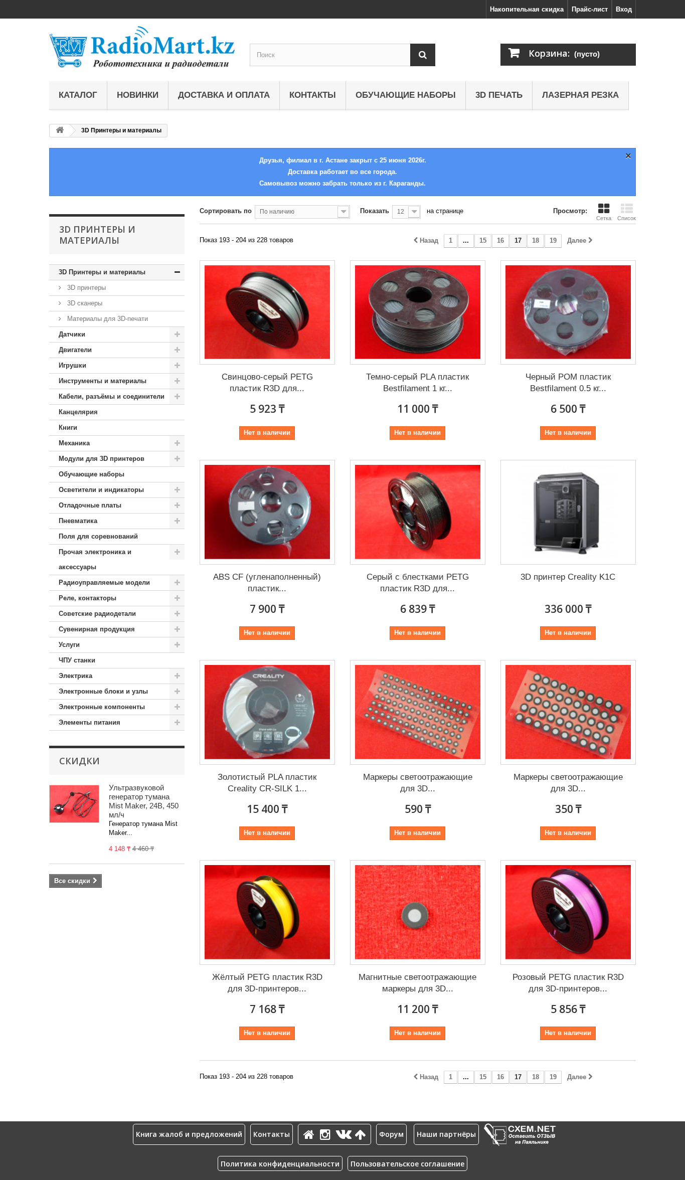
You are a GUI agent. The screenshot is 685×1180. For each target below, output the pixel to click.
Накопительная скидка (527, 9)
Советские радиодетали (97, 613)
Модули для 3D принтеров (101, 458)
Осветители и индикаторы (101, 489)
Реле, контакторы (87, 598)
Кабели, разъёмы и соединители (111, 396)
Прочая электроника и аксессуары (95, 559)
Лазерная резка (580, 95)
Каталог (78, 95)
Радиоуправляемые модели (104, 582)
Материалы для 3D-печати (106, 318)
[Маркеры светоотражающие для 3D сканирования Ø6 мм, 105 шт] (417, 712)
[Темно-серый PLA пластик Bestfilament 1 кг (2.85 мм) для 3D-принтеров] (417, 312)
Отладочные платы (90, 505)
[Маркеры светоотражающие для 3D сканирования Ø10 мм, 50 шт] (568, 712)
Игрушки (72, 365)
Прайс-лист (590, 9)
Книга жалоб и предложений (189, 1134)
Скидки (79, 761)
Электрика (75, 676)
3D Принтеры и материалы (102, 272)
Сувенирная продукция (97, 629)
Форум (391, 1134)
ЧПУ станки (77, 660)
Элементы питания (89, 722)
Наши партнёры (446, 1134)
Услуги (69, 644)
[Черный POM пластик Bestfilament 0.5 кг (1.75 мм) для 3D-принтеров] (568, 312)
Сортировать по (226, 211)
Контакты (312, 95)
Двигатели (75, 350)
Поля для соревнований (98, 536)
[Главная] (310, 1134)
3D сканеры (83, 303)
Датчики (72, 334)
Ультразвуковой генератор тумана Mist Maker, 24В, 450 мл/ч (144, 801)
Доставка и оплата (224, 95)
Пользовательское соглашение (407, 1163)
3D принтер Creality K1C (568, 577)
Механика (74, 443)
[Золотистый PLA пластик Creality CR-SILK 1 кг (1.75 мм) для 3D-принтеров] (267, 712)
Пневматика (78, 521)
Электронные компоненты (102, 707)
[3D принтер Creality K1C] (568, 512)
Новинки (137, 95)
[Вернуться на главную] (59, 130)
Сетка (603, 218)
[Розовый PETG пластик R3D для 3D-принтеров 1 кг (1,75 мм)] (568, 912)
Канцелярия (78, 412)
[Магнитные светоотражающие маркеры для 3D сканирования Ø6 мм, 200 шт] (417, 912)
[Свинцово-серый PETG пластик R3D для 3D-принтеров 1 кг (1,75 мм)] (267, 312)
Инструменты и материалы (102, 381)
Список (626, 218)
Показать (374, 211)
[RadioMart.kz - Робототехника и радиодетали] (142, 47)
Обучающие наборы (406, 95)
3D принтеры (85, 287)
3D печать (499, 95)
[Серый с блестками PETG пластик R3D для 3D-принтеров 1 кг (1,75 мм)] (417, 512)
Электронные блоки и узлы (103, 691)
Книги (68, 427)
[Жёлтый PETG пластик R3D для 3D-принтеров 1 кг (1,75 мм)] (267, 912)
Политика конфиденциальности (280, 1163)
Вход (624, 9)
